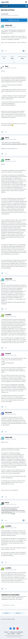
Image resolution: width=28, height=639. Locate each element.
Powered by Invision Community (14, 636)
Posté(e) (10, 27)
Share (7, 613)
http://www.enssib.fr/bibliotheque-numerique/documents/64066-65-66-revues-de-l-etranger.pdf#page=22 (13, 510)
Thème (6, 632)
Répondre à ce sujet (14, 20)
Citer (6, 50)
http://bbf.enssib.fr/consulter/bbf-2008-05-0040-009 (14, 144)
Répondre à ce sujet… (9, 605)
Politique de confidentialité (16, 632)
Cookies (18, 633)
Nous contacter (11, 633)
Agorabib (5, 2)
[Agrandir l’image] (12, 125)
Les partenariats (14, 15)
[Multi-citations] (2, 51)
